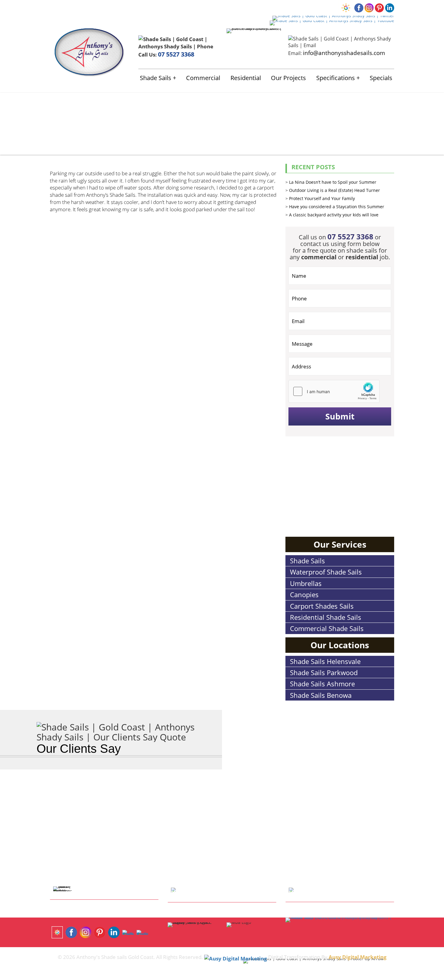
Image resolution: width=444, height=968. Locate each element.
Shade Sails (155, 78)
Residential (245, 78)
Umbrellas (306, 583)
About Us (75, 7)
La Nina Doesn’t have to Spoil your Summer (332, 182)
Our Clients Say (79, 748)
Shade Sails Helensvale (325, 661)
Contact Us (146, 7)
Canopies (304, 594)
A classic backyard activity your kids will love (333, 215)
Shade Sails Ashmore (322, 683)
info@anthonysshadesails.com (344, 53)
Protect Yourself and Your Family (322, 198)
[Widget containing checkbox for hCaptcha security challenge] (334, 391)
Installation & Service (110, 7)
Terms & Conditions (210, 7)
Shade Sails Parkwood (324, 672)
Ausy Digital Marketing (358, 956)
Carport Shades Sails (322, 605)
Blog (178, 7)
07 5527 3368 (176, 54)
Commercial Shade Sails (327, 628)
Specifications (335, 78)
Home (56, 7)
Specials (381, 78)
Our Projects (288, 78)
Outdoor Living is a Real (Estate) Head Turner (334, 190)
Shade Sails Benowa (321, 695)
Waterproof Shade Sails (326, 571)
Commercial (203, 78)
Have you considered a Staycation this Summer (336, 206)
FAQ (165, 7)
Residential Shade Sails (325, 617)
